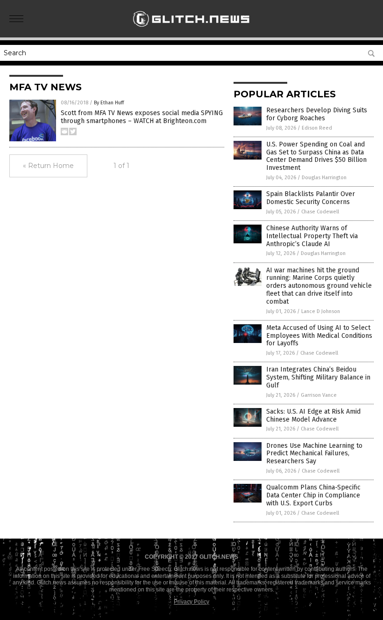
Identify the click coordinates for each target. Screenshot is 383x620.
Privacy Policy (191, 601)
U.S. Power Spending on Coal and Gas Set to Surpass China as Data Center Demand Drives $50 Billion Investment (316, 156)
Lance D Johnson (320, 311)
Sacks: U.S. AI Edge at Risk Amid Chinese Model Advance (313, 415)
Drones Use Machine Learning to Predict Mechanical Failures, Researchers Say (314, 454)
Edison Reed (317, 128)
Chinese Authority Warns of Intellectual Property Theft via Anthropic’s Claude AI (312, 236)
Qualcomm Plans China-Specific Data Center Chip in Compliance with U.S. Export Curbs (313, 495)
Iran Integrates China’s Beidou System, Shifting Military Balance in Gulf (318, 377)
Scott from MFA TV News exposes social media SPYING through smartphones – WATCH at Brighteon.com (142, 117)
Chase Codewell (320, 212)
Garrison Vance (319, 395)
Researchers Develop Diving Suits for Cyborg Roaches (316, 114)
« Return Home (48, 165)
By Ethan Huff (109, 103)
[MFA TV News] (191, 31)
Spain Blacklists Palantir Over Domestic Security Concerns (310, 198)
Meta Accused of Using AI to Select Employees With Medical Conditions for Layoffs (319, 336)
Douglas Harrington (324, 178)
